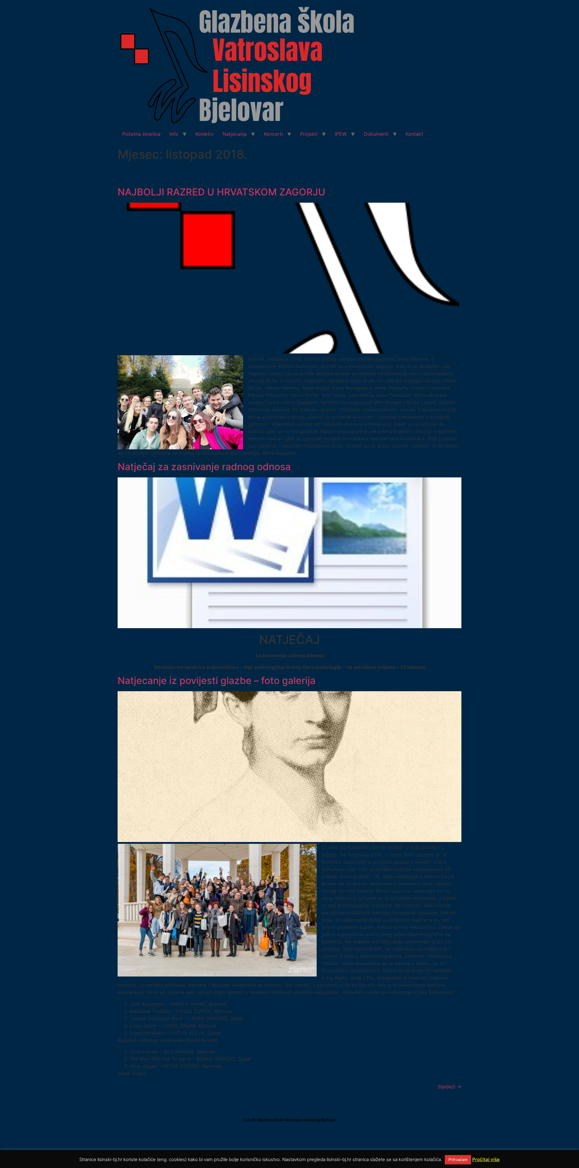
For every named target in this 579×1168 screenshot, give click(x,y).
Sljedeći (449, 1087)
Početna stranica (141, 134)
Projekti (309, 134)
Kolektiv (204, 134)
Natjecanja (235, 134)
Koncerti (273, 134)
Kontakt (414, 134)
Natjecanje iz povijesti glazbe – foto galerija (216, 680)
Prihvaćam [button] (457, 1159)
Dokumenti (376, 134)
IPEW (340, 134)
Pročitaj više (486, 1159)
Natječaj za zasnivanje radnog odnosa (204, 467)
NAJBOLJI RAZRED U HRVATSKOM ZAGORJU (221, 192)
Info (173, 134)
